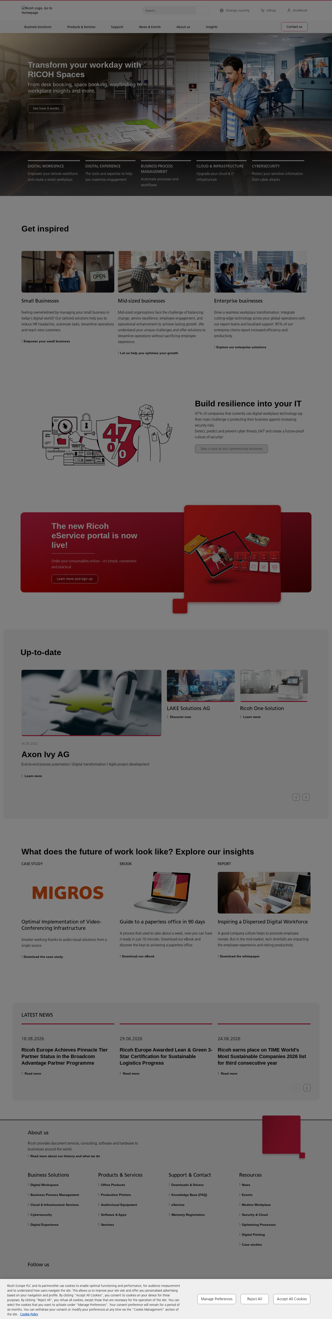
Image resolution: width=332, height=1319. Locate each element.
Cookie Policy (29, 1314)
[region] (166, 1299)
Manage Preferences (217, 1299)
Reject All (254, 1299)
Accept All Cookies (292, 1299)
